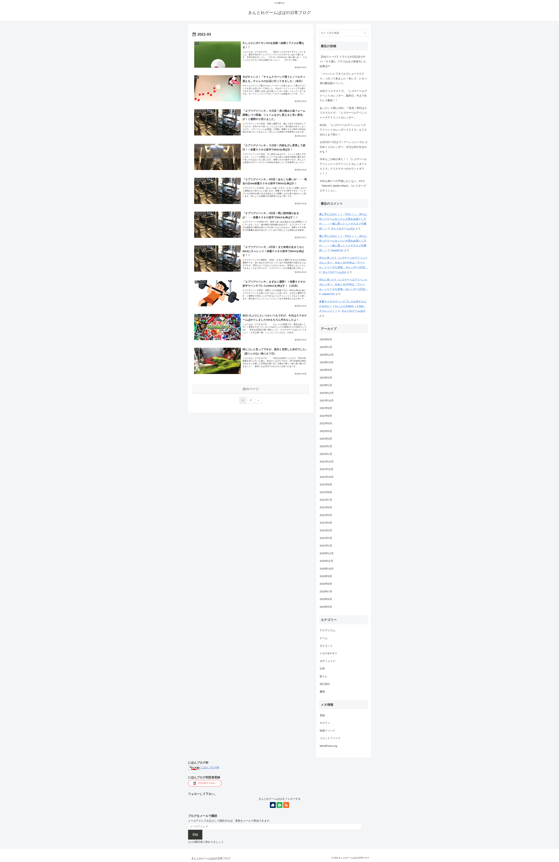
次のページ (251, 389)
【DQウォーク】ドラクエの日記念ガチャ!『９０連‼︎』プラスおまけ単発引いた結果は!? (343, 61)
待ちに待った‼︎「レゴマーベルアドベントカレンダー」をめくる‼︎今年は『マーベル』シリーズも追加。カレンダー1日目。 (343, 262)
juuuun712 (337, 250)
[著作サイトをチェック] (273, 805)
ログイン (325, 722)
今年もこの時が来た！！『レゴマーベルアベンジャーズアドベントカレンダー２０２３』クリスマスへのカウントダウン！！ (343, 166)
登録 (322, 715)
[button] (365, 33)
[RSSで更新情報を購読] (286, 805)
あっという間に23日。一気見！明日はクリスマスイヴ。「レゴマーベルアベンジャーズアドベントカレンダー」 (343, 113)
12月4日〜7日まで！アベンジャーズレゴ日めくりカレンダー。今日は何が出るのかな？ (343, 147)
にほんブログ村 (210, 767)
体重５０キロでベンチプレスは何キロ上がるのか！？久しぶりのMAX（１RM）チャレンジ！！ (342, 306)
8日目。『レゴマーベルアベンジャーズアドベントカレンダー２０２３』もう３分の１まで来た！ (343, 130)
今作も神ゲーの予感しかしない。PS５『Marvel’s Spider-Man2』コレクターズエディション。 (343, 186)
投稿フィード (327, 730)
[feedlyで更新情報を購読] (279, 805)
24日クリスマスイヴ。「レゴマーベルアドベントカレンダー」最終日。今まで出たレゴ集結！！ (343, 96)
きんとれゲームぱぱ (343, 228)
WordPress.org (328, 745)
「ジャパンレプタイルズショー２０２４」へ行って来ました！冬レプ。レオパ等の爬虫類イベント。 (343, 78)
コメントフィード (330, 738)
